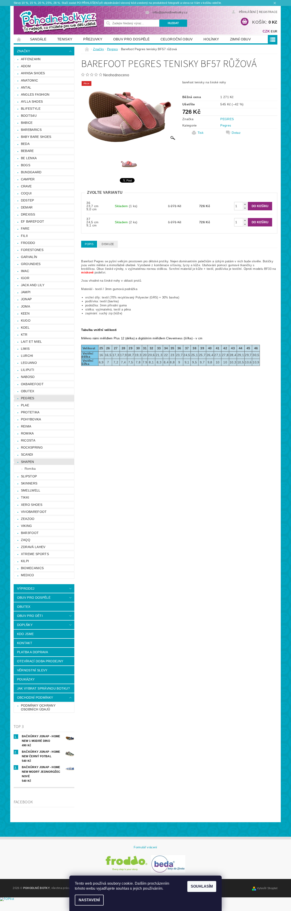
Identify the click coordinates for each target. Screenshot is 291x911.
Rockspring (32, 447)
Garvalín (29, 257)
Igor (25, 278)
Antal (26, 87)
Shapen (27, 462)
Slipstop (29, 476)
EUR (274, 31)
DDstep (27, 200)
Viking (26, 526)
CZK (266, 31)
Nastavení (89, 900)
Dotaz (236, 132)
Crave (26, 186)
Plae (25, 405)
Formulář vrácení (145, 847)
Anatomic (29, 80)
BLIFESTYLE (30, 108)
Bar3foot (30, 533)
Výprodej (26, 588)
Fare (25, 228)
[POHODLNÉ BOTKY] (58, 21)
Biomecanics (32, 568)
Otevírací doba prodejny (40, 661)
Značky (23, 51)
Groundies (31, 264)
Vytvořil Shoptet (267, 888)
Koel (25, 327)
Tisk (200, 132)
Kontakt (24, 643)
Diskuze (108, 244)
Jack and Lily (32, 285)
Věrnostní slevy (32, 670)
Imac (25, 271)
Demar (27, 207)
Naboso (28, 377)
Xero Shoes (31, 504)
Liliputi (27, 370)
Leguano (29, 363)
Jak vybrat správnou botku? (43, 688)
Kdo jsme (25, 634)
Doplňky (25, 625)
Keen (25, 313)
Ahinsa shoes (33, 73)
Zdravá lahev (33, 547)
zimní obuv (240, 39)
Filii (24, 236)
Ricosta (28, 440)
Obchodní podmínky (35, 697)
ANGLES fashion (35, 94)
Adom (26, 66)
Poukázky (26, 679)
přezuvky (92, 39)
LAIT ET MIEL (31, 341)
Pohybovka (31, 419)
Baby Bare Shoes (36, 137)
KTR (24, 334)
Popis (89, 244)
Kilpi (25, 561)
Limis (25, 348)
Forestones (32, 250)
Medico (27, 575)
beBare (27, 151)
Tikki (25, 497)
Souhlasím (202, 886)
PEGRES (227, 119)
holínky (211, 39)
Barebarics (31, 130)
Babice (27, 122)
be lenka (29, 158)
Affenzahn (31, 59)
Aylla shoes (32, 101)
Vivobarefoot (34, 512)
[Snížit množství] (245, 208)
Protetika (30, 412)
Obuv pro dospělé (131, 39)
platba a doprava (32, 652)
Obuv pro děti (30, 616)
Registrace (268, 12)
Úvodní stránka (19, 39)
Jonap (26, 299)
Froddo (28, 243)
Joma (25, 306)
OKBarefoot (32, 384)
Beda (25, 144)
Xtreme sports (35, 554)
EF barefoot (32, 221)
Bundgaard (31, 172)
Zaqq (25, 540)
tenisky (64, 39)
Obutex (27, 391)
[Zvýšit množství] (245, 204)
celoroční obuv (177, 39)
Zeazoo (28, 519)
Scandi (27, 454)
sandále (38, 39)
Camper (28, 179)
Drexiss (28, 214)
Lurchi (27, 355)
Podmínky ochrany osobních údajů (38, 707)
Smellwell (30, 490)
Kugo (25, 320)
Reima (26, 426)
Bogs (25, 165)
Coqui (26, 193)
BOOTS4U (29, 115)
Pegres (27, 398)
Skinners (29, 483)
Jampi (26, 292)
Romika (27, 433)
